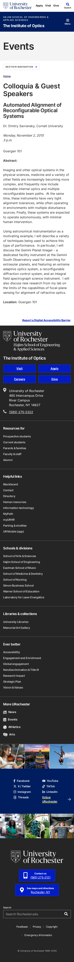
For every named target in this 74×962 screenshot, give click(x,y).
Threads (23, 797)
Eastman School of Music (19, 568)
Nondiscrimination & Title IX (21, 670)
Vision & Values (13, 687)
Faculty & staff (12, 454)
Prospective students (17, 436)
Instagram (24, 792)
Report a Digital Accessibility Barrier (46, 320)
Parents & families (14, 448)
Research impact (14, 675)
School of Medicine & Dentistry (23, 574)
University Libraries (15, 622)
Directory (9, 496)
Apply (39, 5)
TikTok (50, 786)
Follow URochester (49, 799)
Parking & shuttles (15, 525)
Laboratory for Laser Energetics (23, 597)
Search (7, 907)
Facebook (23, 781)
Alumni (7, 460)
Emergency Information (38, 935)
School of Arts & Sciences (19, 556)
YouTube (52, 781)
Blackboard (10, 484)
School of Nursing (14, 579)
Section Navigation (19, 66)
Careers (19, 379)
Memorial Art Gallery (16, 628)
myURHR (8, 519)
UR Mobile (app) (13, 531)
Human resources (14, 502)
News (12, 712)
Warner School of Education (21, 591)
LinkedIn (52, 792)
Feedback (22, 926)
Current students (14, 442)
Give (56, 5)
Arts (12, 734)
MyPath (8, 514)
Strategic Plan (12, 681)
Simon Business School (18, 585)
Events (12, 719)
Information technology (18, 508)
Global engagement (16, 664)
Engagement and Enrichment (22, 658)
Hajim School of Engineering (21, 562)
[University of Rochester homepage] (17, 5)
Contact (8, 490)
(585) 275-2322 (21, 412)
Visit (48, 5)
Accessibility (11, 652)
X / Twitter (24, 786)
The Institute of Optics (23, 25)
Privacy (37, 926)
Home (7, 76)
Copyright (52, 926)
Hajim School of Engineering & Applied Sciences (26, 19)
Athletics (14, 727)
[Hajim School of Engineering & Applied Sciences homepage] (31, 341)
